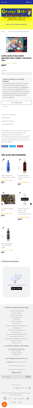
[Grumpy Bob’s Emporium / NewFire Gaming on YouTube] (30, 388)
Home (3, 31)
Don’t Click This (16, 385)
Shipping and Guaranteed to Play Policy (16, 338)
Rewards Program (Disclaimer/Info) (16, 334)
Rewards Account (16, 332)
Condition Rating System (16, 311)
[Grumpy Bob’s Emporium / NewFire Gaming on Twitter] (14, 388)
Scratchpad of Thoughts (16, 336)
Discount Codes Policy (16, 315)
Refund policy (16, 328)
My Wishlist (16, 319)
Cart (30, 2)
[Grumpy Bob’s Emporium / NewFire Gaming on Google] (23, 388)
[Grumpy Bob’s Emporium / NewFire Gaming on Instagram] (27, 388)
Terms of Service (16, 343)
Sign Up (28, 376)
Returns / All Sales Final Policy (16, 330)
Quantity (4, 70)
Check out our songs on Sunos (16, 369)
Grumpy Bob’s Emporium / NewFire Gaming (18, 393)
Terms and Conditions (16, 340)
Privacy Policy (16, 323)
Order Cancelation (16, 321)
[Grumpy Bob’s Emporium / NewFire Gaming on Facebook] (17, 388)
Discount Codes (16, 313)
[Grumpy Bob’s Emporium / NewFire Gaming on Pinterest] (20, 388)
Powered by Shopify (16, 395)
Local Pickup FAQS (16, 317)
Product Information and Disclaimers (16, 325)
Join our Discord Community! (16, 365)
